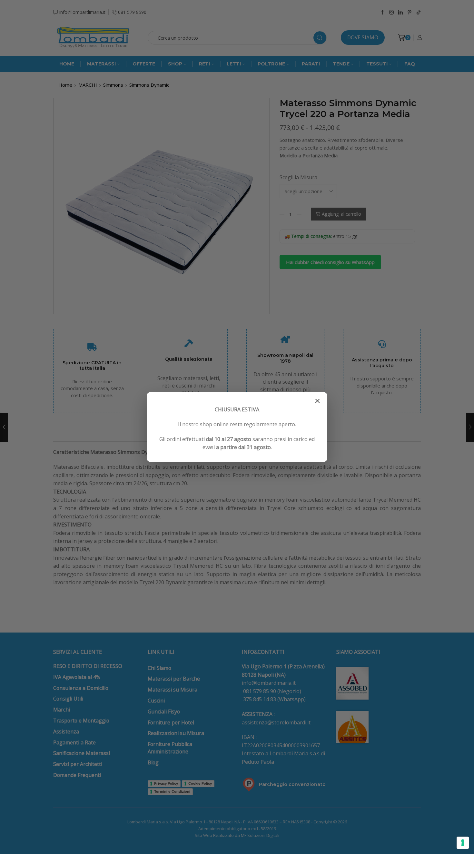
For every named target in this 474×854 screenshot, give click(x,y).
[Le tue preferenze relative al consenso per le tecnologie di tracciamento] (463, 843)
